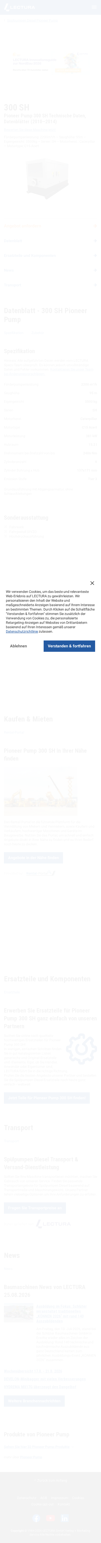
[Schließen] (92, 583)
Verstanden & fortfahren (69, 646)
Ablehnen (18, 646)
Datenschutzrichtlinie (22, 631)
